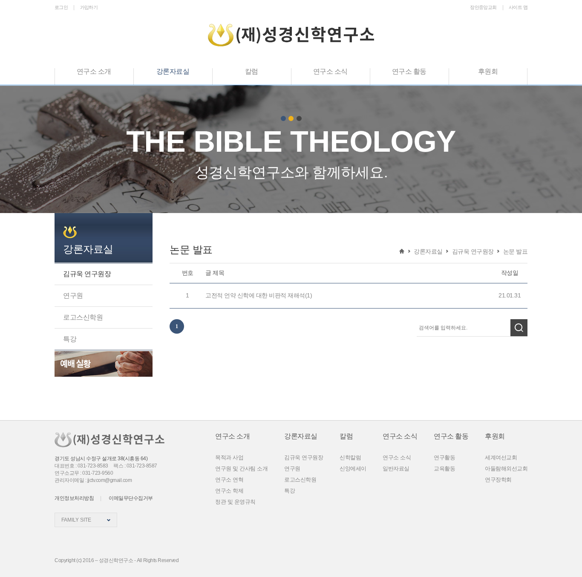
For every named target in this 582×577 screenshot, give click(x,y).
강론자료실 (88, 249)
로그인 (61, 7)
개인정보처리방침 (74, 498)
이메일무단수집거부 (131, 498)
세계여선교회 (501, 457)
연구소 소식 (397, 457)
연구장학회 (498, 479)
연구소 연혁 (229, 479)
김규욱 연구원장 (87, 273)
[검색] (518, 327)
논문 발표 (515, 251)
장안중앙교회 (483, 7)
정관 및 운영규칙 (235, 502)
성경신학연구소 (291, 35)
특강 (69, 339)
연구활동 (444, 457)
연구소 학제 (229, 491)
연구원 (73, 295)
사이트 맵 (518, 7)
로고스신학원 (83, 317)
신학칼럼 (350, 457)
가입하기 (89, 7)
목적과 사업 (229, 457)
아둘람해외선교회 (506, 468)
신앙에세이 (353, 468)
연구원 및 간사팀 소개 (241, 468)
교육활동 (444, 468)
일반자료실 (396, 468)
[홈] (401, 251)
